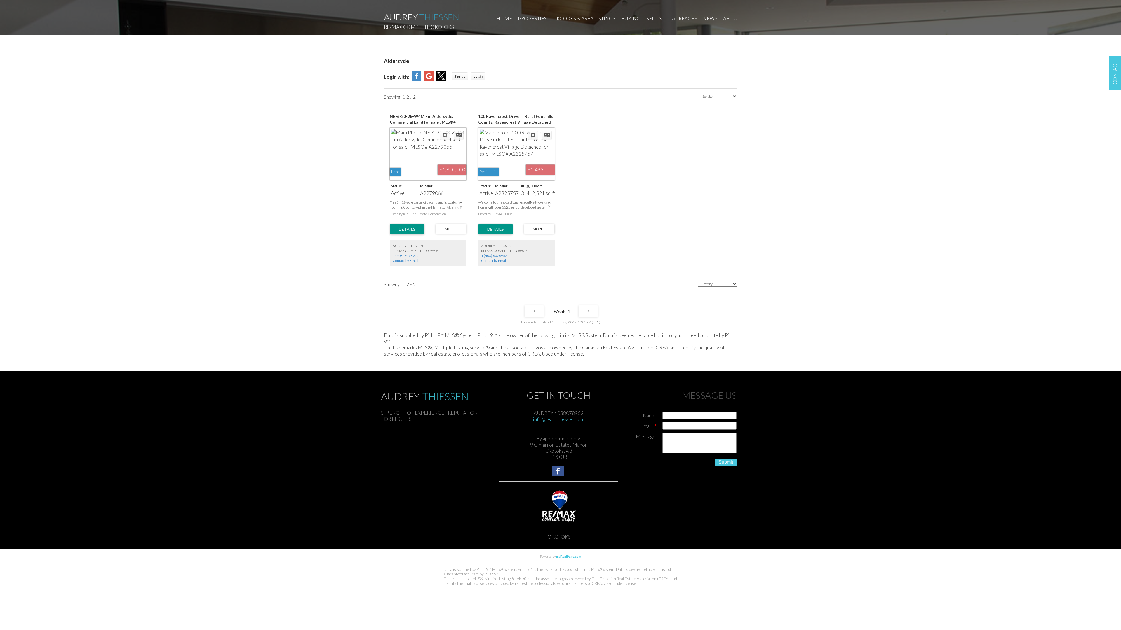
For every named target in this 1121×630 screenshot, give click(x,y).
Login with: (396, 77)
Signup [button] (459, 76)
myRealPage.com (568, 556)
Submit (725, 462)
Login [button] (478, 76)
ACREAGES (684, 18)
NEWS (710, 18)
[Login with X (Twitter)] (441, 79)
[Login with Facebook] (416, 79)
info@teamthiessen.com (558, 419)
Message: (646, 436)
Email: (647, 426)
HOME (504, 18)
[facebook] (558, 472)
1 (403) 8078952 (406, 255)
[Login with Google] (429, 79)
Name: (650, 415)
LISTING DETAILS (407, 229)
